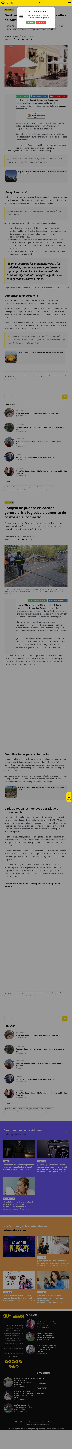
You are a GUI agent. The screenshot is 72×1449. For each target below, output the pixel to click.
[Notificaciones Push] (40, 3)
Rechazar (40, 22)
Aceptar (30, 22)
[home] (7, 2)
